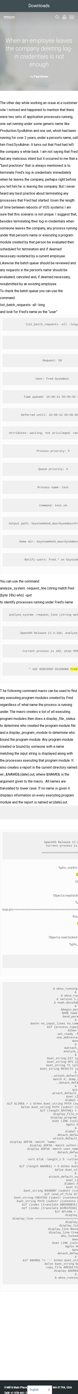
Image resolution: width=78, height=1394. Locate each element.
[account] (64, 17)
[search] (57, 17)
